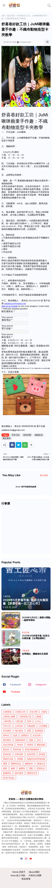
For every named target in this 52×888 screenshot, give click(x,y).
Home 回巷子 (18, 872)
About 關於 (34, 872)
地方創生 (19, 730)
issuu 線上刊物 (18, 875)
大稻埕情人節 (25, 716)
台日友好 (19, 726)
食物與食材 (20, 740)
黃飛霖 (20, 759)
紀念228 (37, 735)
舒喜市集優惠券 (32, 749)
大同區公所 (20, 712)
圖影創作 (29, 763)
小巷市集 (7, 721)
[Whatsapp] (25, 445)
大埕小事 (33, 712)
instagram (40, 684)
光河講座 (7, 730)
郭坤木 (20, 744)
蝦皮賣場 (26, 878)
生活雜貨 (43, 726)
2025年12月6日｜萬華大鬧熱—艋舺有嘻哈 (36, 618)
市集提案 (31, 726)
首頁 (3, 15)
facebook (15, 684)
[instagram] (26, 859)
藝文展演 (11, 15)
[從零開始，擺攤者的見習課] (10, 656)
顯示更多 (44, 475)
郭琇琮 (30, 744)
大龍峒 (38, 716)
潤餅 (31, 768)
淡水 (39, 740)
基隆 (31, 740)
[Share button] (31, 445)
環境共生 (41, 768)
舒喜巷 (42, 754)
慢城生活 (38, 435)
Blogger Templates (26, 883)
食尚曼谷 (7, 740)
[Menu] (4, 5)
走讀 (15, 735)
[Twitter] (18, 445)
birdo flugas (8, 777)
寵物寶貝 (7, 773)
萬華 (5, 763)
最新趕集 (41, 744)
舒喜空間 (27, 435)
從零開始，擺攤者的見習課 (35, 654)
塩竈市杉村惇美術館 (36, 759)
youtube (15, 691)
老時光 (6, 735)
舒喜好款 (7, 754)
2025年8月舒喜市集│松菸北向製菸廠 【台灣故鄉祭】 (36, 637)
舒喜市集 (17, 749)
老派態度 (39, 730)
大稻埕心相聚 (9, 716)
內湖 (29, 721)
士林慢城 (7, 712)
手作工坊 (15, 435)
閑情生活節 (8, 759)
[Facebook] (12, 445)
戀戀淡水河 (32, 773)
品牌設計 (25, 735)
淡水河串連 (8, 744)
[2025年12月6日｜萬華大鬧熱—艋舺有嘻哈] (10, 620)
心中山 (38, 721)
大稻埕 (44, 712)
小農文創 (19, 721)
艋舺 (13, 768)
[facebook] (21, 859)
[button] (49, 5)
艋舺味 (22, 768)
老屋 (29, 730)
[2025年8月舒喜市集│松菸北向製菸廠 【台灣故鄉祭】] (10, 638)
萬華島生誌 (16, 763)
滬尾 (5, 768)
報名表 (6, 749)
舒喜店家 (19, 754)
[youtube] (30, 859)
